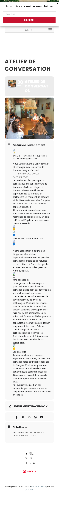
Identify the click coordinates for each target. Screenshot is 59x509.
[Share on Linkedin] (29, 416)
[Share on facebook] (16, 416)
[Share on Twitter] (23, 416)
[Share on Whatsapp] (35, 416)
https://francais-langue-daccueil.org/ (29, 434)
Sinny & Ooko (38, 486)
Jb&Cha (29, 489)
